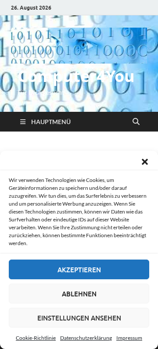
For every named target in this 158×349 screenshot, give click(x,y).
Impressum (129, 338)
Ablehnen (79, 294)
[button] (144, 161)
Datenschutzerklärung (86, 338)
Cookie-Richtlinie (36, 338)
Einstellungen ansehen (79, 318)
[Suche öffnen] (136, 122)
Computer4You (76, 76)
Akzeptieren (79, 270)
